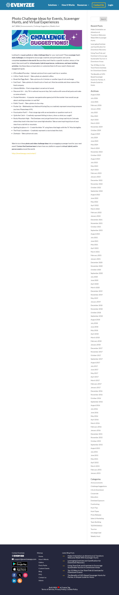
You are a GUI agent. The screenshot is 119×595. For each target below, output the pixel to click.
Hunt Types (95, 511)
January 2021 (96, 259)
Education (94, 497)
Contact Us (99, 5)
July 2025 (94, 112)
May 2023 (94, 166)
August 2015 (95, 448)
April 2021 (95, 248)
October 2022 (96, 187)
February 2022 (96, 212)
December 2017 (96, 348)
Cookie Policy (72, 589)
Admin (41, 580)
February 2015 (96, 470)
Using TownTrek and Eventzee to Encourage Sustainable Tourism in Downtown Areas (85, 566)
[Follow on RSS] (19, 580)
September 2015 (97, 445)
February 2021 (96, 255)
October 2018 (96, 313)
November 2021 (96, 223)
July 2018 (94, 323)
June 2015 (94, 455)
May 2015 (94, 459)
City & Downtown (97, 490)
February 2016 (96, 427)
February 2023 (96, 173)
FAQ (40, 574)
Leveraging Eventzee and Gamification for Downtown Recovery (98, 47)
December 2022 (96, 180)
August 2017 (95, 362)
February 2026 (96, 105)
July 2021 (94, 237)
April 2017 (95, 377)
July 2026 (94, 98)
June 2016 (94, 412)
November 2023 (96, 152)
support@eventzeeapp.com (25, 559)
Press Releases (96, 515)
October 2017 (96, 355)
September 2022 (97, 191)
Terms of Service (47, 589)
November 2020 (96, 266)
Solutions (52, 5)
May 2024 (94, 145)
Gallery (41, 562)
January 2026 (96, 109)
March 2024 (95, 148)
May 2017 (94, 373)
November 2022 (96, 184)
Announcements (27, 26)
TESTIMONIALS (96, 526)
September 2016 (97, 402)
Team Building (96, 522)
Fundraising (95, 504)
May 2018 (94, 330)
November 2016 (96, 395)
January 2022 (96, 216)
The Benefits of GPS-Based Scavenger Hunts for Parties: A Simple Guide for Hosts (98, 79)
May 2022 (94, 202)
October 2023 (96, 155)
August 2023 (95, 159)
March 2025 (95, 123)
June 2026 (94, 102)
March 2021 (95, 252)
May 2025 (94, 116)
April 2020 (95, 284)
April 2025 (95, 120)
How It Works (68, 5)
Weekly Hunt (55, 26)
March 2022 (95, 209)
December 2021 (96, 220)
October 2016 (96, 398)
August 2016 (95, 405)
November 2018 (96, 309)
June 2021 (94, 241)
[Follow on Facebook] (14, 575)
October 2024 (96, 130)
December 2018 (96, 305)
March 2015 (95, 466)
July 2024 (94, 137)
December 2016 (96, 391)
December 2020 (96, 262)
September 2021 (97, 230)
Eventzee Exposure (97, 501)
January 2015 (96, 473)
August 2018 (95, 320)
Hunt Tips (94, 508)
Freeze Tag (66, 587)
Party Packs (43, 565)
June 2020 (94, 280)
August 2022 (95, 195)
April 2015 (95, 462)
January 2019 (96, 302)
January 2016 (96, 430)
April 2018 (95, 334)
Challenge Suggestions (41, 26)
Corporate (94, 493)
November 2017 (96, 352)
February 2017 (96, 384)
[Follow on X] (19, 575)
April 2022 (95, 205)
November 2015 (96, 437)
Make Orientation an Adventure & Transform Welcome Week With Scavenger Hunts (98, 34)
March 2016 (95, 423)
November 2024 (96, 127)
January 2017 (96, 387)
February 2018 (96, 341)
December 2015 (96, 434)
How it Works (44, 559)
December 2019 (96, 291)
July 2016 (94, 409)
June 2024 (94, 141)
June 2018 (94, 327)
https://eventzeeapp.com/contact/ (24, 153)
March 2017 (95, 380)
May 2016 (94, 416)
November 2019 (96, 295)
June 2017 (94, 370)
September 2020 (97, 273)
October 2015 (96, 441)
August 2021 (95, 234)
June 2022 (94, 198)
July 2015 (94, 452)
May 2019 (94, 298)
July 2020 (94, 277)
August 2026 (95, 95)
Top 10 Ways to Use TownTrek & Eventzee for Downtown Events (99, 68)
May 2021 (94, 245)
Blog (40, 571)
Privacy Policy (60, 589)
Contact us (42, 577)
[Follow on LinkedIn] (14, 580)
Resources (82, 5)
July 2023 (94, 162)
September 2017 (97, 359)
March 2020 (95, 287)
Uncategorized (96, 533)
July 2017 (94, 366)
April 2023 (95, 170)
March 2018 (95, 337)
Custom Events (44, 568)
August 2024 (95, 134)
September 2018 (97, 316)
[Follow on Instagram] (25, 575)
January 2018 (96, 345)
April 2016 (95, 420)
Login (110, 5)
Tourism (94, 529)
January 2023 (96, 177)
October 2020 (96, 270)
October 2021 (96, 227)
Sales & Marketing (97, 518)
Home (41, 556)
